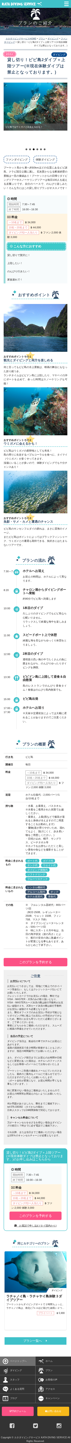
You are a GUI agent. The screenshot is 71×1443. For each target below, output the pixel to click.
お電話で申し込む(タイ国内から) (37, 1225)
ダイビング (16, 1370)
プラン (49, 1370)
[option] (35, 1292)
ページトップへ (18, 1361)
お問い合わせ (54, 1411)
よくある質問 (17, 1389)
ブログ (13, 1398)
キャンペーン (53, 1398)
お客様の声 (51, 1379)
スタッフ (14, 1379)
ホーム (49, 1361)
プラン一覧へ (34, 1341)
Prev (8, 114)
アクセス (50, 1389)
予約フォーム (19, 1411)
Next (63, 114)
